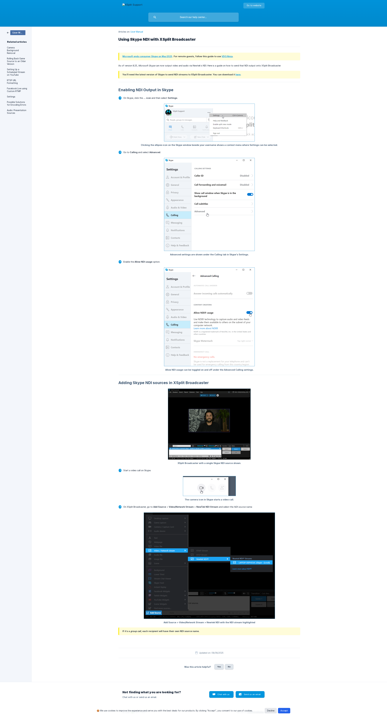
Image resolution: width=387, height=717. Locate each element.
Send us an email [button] (252, 694)
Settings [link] (11, 96)
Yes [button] (219, 666)
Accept (284, 710)
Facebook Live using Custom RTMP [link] (17, 89)
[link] (16, 32)
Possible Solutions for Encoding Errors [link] (16, 103)
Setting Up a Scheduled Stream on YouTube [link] (16, 72)
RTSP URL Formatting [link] (12, 81)
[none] (132, 5)
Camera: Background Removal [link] (13, 50)
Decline (270, 710)
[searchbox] (193, 17)
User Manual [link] (136, 31)
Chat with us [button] (223, 694)
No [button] (229, 666)
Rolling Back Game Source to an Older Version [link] (16, 61)
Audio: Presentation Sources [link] (16, 111)
